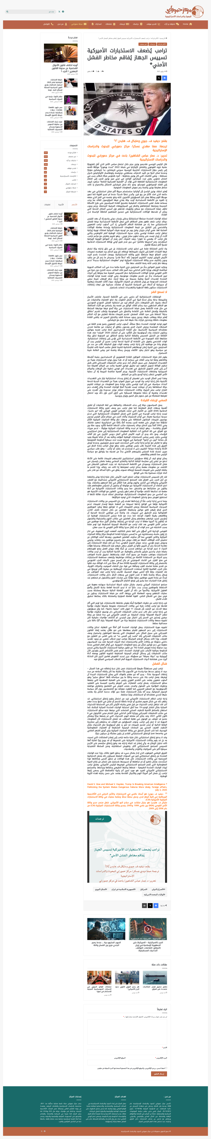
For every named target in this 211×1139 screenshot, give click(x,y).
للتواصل (46, 24)
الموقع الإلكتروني (120, 1058)
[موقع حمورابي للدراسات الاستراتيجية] (185, 12)
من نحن (60, 24)
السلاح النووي (100, 889)
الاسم (164, 1047)
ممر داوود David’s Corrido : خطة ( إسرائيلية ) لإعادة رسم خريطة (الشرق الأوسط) (53, 111)
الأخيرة (61, 204)
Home (185, 24)
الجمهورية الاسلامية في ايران (123, 889)
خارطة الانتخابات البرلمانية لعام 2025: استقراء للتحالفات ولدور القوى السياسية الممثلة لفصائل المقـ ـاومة (53, 85)
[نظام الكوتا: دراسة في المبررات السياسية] (71, 99)
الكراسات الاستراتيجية (68, 176)
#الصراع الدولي (158, 889)
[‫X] (158, 78)
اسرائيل (143, 889)
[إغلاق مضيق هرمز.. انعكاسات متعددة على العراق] (155, 977)
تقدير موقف (152, 24)
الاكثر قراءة (154, 38)
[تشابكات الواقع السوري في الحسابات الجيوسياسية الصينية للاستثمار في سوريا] (99, 977)
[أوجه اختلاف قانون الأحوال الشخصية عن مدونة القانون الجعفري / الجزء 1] (61, 53)
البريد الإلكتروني (161, 1058)
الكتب (74, 180)
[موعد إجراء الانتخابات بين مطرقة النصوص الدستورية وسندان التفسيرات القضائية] (71, 125)
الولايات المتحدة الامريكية (154, 894)
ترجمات (122, 24)
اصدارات (98, 24)
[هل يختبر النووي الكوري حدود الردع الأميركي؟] (127, 977)
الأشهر (74, 204)
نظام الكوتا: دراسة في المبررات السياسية (53, 98)
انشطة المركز (71, 191)
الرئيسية (163, 38)
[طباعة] (144, 905)
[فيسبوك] (164, 78)
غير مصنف (143, 44)
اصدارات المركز (71, 184)
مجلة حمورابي (77, 24)
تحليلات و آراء (169, 24)
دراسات (136, 24)
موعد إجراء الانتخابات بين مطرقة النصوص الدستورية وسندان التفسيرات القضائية (54, 125)
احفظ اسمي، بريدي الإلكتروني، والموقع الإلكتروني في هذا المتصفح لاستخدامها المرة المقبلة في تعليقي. (131, 1068)
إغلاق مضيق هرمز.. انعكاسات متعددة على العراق (155, 988)
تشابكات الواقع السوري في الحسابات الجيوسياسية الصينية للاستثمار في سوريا (99, 989)
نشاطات (109, 24)
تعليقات (47, 204)
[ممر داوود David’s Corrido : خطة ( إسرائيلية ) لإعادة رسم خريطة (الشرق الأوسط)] (71, 110)
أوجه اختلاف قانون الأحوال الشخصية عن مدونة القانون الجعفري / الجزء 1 (65, 68)
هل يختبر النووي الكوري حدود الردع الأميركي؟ (127, 988)
